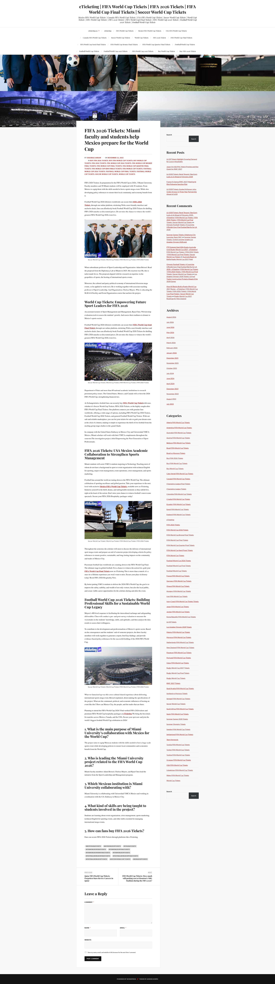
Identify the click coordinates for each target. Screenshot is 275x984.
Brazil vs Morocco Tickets (176, 453)
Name (87, 928)
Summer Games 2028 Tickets (177, 719)
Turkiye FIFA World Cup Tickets (178, 755)
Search (169, 135)
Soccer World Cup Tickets (120, 38)
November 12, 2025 (116, 158)
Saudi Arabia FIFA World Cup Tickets (180, 688)
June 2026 (170, 327)
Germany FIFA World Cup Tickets (179, 581)
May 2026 (170, 332)
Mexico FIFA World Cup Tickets (149, 31)
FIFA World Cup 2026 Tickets (142, 51)
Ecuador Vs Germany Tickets (81, 40)
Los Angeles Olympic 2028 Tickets (179, 627)
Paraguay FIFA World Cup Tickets (179, 653)
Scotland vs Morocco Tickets (177, 693)
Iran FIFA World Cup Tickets (177, 596)
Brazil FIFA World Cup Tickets (178, 448)
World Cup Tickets (141, 38)
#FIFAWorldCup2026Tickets (96, 849)
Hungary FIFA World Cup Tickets (179, 591)
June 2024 (170, 378)
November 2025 (173, 363)
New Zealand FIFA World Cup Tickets (180, 647)
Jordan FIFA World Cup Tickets (178, 612)
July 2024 (170, 373)
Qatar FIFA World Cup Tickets (178, 663)
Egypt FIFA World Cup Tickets (178, 509)
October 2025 (172, 368)
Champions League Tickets (176, 489)
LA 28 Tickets (171, 622)
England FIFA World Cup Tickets (178, 514)
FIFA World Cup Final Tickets (181, 38)
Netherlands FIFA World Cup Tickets (180, 642)
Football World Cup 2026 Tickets (115, 51)
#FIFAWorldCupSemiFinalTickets (98, 852)
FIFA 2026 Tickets (159, 38)
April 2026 (170, 337)
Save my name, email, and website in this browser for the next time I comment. (112, 952)
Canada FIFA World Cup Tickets (178, 479)
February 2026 (172, 348)
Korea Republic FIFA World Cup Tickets (181, 617)
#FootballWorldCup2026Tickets (98, 856)
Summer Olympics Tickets (176, 724)
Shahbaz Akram (94, 158)
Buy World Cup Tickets (166, 51)
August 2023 (171, 399)
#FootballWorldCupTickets (96, 859)
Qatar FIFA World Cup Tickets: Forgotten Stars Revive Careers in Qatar (99, 878)
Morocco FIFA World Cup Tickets (179, 637)
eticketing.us (93, 31)
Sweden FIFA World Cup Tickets (178, 729)
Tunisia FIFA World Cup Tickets (178, 745)
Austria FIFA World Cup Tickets (178, 438)
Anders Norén (152, 979)
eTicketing (170, 520)
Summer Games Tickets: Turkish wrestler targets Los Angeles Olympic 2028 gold (181, 239)
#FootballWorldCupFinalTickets (125, 856)
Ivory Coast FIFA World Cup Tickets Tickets (183, 601)
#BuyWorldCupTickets (112, 846)
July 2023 (170, 404)
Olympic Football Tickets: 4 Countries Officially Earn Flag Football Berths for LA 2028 (182, 227)
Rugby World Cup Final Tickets (178, 673)
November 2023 (173, 394)
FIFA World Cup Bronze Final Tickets (124, 44)
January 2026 (172, 353)
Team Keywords (172, 740)
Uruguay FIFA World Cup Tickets (179, 760)
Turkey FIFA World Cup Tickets (178, 750)
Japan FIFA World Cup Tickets (178, 607)
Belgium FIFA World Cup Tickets (178, 443)
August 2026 (171, 317)
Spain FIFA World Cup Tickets (178, 714)
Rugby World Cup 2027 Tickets (178, 668)
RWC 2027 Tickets (173, 683)
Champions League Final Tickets (178, 484)
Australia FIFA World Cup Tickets (179, 433)
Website (88, 940)
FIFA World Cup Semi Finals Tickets (107, 169)
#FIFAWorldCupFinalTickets (119, 849)
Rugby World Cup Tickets (176, 678)
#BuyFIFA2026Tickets (93, 846)
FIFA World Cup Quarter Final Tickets (156, 44)
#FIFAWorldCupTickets (121, 852)
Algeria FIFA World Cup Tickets (178, 422)
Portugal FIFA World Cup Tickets (179, 658)
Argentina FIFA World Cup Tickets (179, 428)
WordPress (131, 979)
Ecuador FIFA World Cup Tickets (179, 504)
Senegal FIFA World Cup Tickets (178, 699)
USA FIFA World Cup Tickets (176, 31)
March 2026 (171, 343)
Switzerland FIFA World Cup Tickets (180, 734)
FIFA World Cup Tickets (124, 31)
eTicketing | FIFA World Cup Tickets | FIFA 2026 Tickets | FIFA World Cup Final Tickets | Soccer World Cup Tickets (137, 9)
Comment (89, 902)
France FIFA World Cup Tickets (178, 576)
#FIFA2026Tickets (130, 846)
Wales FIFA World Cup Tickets (178, 775)
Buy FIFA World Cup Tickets (121, 160)
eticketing (107, 31)
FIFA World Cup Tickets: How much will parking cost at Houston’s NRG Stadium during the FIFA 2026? (137, 878)
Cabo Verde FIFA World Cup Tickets (180, 474)
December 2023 (172, 389)
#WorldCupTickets (140, 859)
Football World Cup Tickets (185, 44)
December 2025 (172, 358)
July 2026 (170, 322)
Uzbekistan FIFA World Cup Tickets (180, 770)
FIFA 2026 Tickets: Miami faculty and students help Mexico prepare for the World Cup (116, 139)
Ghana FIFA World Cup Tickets (178, 586)
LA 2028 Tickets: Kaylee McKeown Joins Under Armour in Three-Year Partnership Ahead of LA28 (182, 191)
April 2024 (170, 384)
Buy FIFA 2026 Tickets (188, 51)
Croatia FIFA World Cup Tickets (178, 499)
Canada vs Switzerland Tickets (29, 39)
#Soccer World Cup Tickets (120, 859)
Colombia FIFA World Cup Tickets (179, 494)
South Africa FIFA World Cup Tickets (180, 709)
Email (123, 928)
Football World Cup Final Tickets (121, 171)
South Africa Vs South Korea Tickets (55, 39)
